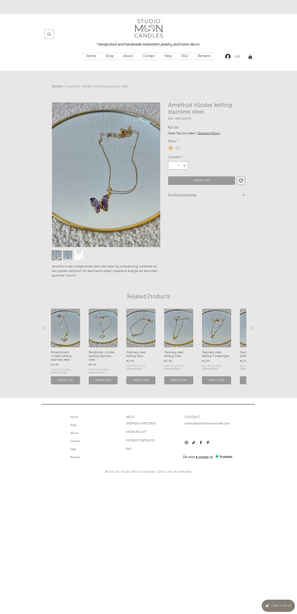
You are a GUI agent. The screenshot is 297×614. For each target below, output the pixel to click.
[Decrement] (171, 165)
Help (73, 449)
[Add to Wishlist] (241, 180)
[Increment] (184, 165)
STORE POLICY (136, 432)
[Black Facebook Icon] (201, 442)
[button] (109, 56)
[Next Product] (252, 327)
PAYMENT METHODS (140, 440)
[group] (148, 346)
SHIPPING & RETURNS (141, 423)
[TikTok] (194, 442)
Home (57, 86)
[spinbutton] (178, 165)
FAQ (129, 449)
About (74, 433)
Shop (73, 425)
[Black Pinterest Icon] (208, 442)
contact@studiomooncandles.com (207, 423)
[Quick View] (65, 328)
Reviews (75, 457)
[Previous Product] (44, 327)
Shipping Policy (208, 133)
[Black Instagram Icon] (186, 442)
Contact (75, 441)
